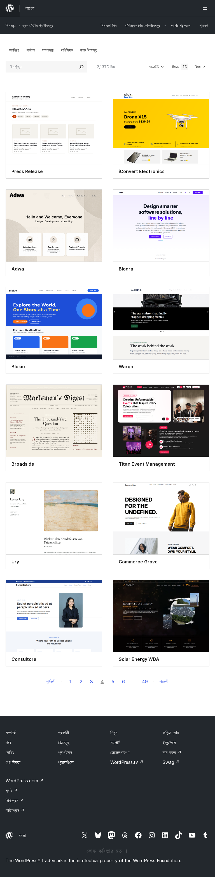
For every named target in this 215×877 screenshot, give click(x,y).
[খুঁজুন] (81, 67)
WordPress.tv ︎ (127, 762)
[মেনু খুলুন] (206, 8)
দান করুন (172, 752)
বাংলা (22, 835)
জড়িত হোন (171, 732)
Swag (171, 762)
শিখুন (113, 732)
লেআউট (154, 66)
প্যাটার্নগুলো (66, 762)
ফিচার (179, 66)
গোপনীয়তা (13, 762)
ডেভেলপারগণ (119, 752)
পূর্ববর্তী (50, 681)
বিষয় (197, 66)
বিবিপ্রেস (15, 800)
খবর (8, 742)
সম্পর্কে (11, 732)
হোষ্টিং (10, 752)
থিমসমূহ (10, 25)
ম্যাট (12, 790)
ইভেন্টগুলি (169, 742)
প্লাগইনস (65, 752)
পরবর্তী (164, 681)
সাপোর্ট (115, 742)
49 (145, 681)
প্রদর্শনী (63, 732)
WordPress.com (25, 780)
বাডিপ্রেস (15, 810)
